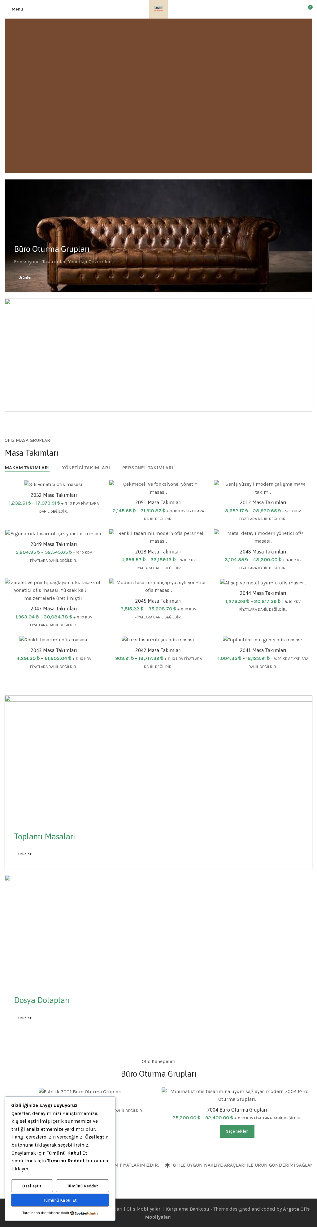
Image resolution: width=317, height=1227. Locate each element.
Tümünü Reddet (82, 1186)
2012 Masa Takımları (263, 502)
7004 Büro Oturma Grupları (237, 1110)
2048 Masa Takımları (263, 551)
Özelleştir (31, 1186)
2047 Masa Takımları (54, 608)
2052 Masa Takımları (54, 495)
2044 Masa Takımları (263, 593)
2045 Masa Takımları (158, 601)
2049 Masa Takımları (54, 544)
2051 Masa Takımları (158, 502)
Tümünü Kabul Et (60, 1200)
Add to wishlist (196, 491)
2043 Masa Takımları (54, 650)
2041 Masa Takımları (263, 650)
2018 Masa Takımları (158, 551)
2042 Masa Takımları (158, 650)
